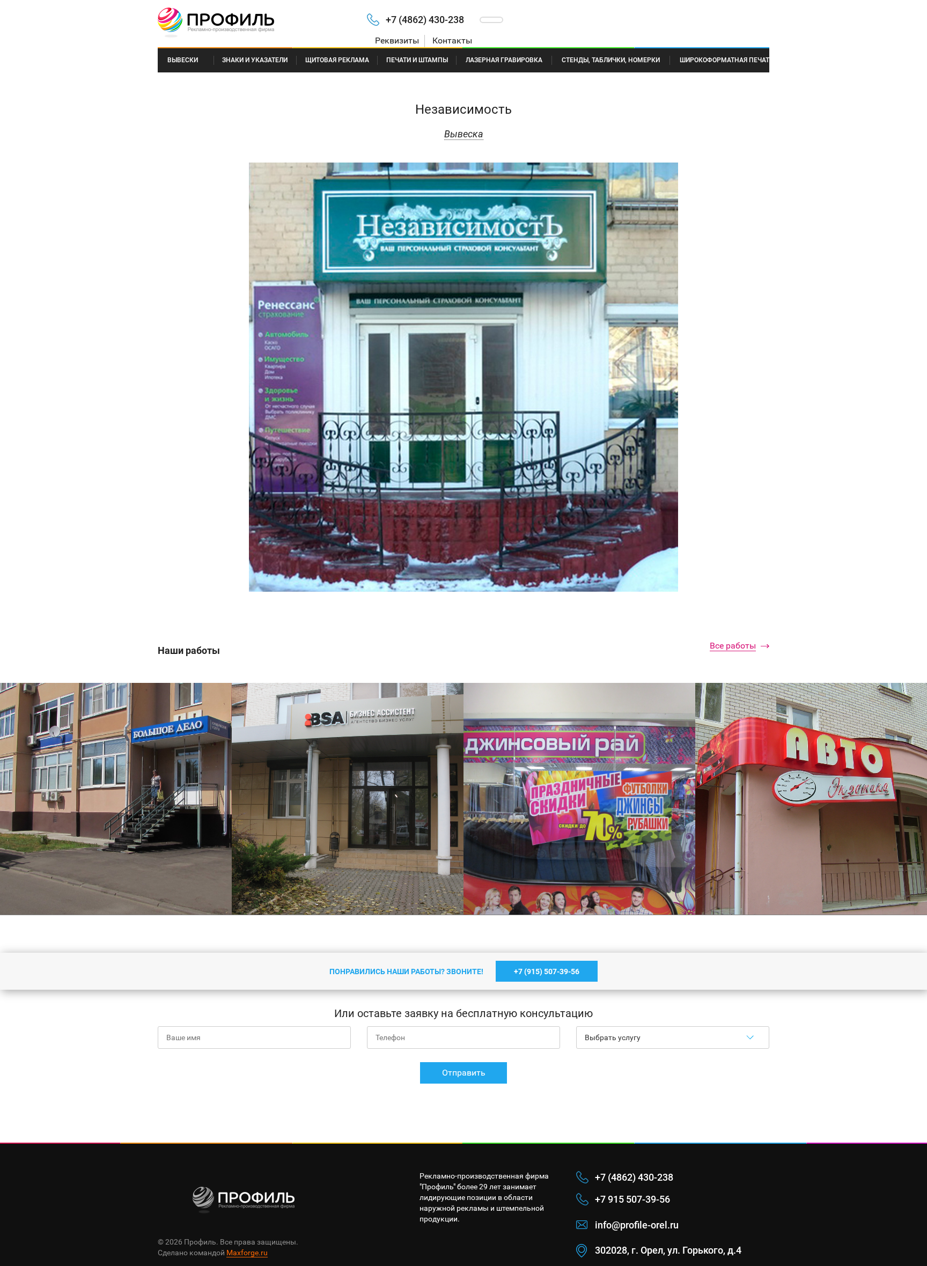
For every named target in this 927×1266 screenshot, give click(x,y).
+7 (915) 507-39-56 (546, 971)
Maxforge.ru (247, 1252)
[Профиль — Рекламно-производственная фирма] (254, 23)
